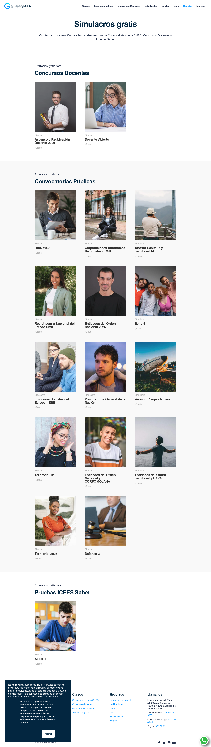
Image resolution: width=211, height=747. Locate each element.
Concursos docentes (82, 704)
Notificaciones (116, 704)
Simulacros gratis (80, 712)
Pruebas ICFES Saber (83, 708)
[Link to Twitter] (164, 742)
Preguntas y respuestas (121, 700)
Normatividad (116, 716)
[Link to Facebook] (159, 742)
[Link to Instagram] (168, 742)
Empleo (113, 720)
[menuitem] (86, 6)
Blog (112, 712)
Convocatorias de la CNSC (85, 700)
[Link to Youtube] (173, 742)
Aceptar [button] (48, 733)
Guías (113, 708)
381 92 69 (160, 726)
